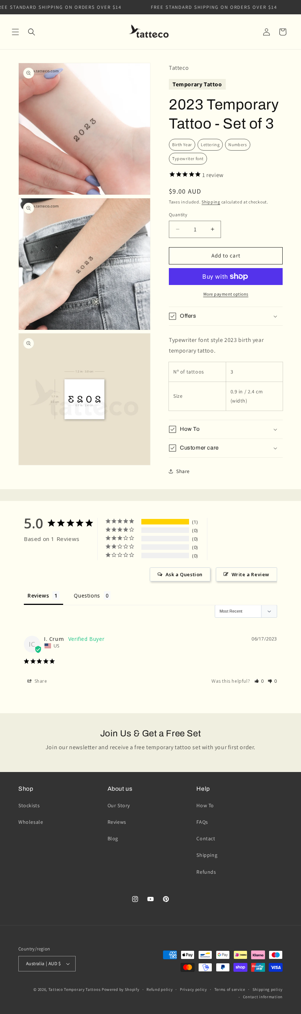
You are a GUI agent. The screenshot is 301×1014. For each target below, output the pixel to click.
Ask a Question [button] (184, 574)
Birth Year (182, 144)
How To (205, 805)
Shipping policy (268, 989)
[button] (15, 32)
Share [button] (183, 471)
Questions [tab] (87, 595)
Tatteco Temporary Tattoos (74, 989)
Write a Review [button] (250, 574)
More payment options (226, 294)
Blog (113, 838)
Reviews (117, 822)
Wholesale (30, 822)
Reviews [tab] (38, 595)
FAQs (202, 822)
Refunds (206, 872)
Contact (205, 838)
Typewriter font (188, 158)
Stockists (29, 805)
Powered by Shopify (120, 989)
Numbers (237, 144)
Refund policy (159, 989)
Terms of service (229, 989)
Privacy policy (193, 989)
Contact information (263, 996)
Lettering (210, 144)
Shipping (211, 202)
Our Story (119, 805)
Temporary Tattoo (197, 84)
